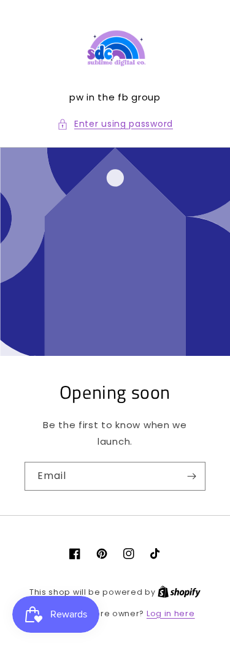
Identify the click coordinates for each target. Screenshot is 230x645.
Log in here (171, 613)
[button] (115, 124)
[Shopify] (179, 592)
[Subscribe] (191, 476)
